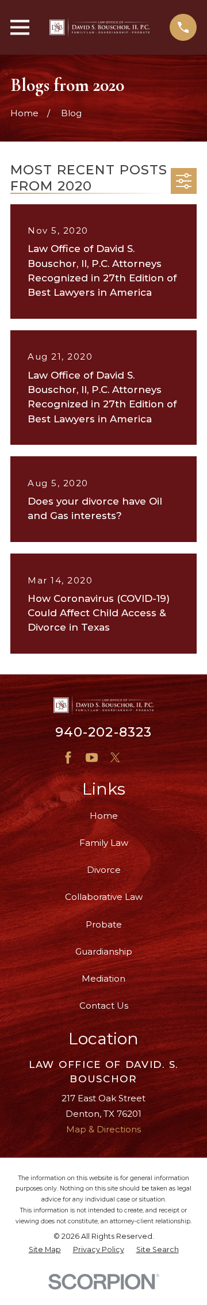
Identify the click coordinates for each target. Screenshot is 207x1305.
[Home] (99, 27)
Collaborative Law (104, 896)
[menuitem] (45, 1250)
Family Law (103, 842)
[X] (115, 757)
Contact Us (103, 1005)
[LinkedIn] (139, 757)
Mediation (103, 978)
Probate (104, 924)
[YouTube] (92, 757)
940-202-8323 (103, 732)
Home (104, 815)
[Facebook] (68, 757)
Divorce (104, 869)
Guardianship (103, 951)
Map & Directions (103, 1129)
